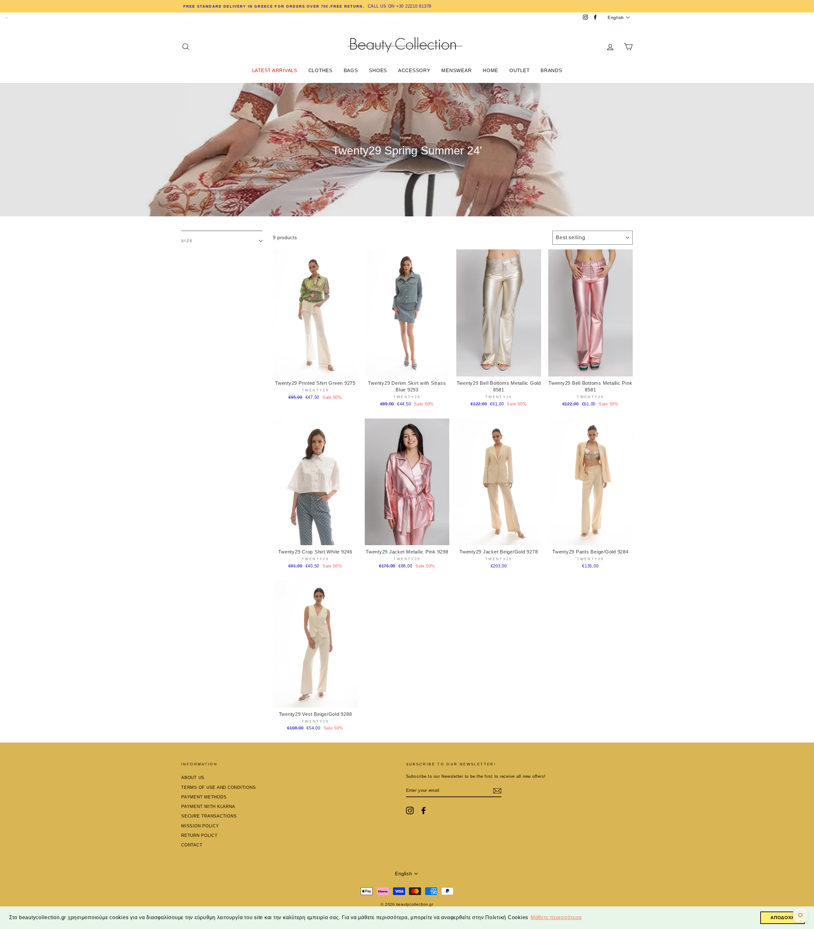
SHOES (378, 70)
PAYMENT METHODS (203, 797)
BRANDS (551, 70)
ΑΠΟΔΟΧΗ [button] (782, 917)
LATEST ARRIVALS (274, 70)
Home (405, 137)
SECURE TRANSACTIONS (209, 816)
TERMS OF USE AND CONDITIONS (218, 787)
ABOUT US (192, 777)
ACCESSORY (414, 70)
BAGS (351, 70)
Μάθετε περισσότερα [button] (556, 917)
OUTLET (519, 70)
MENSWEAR (456, 70)
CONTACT (191, 845)
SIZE (187, 241)
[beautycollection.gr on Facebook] (423, 810)
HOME (490, 70)
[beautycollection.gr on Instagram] (410, 810)
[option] (407, 6)
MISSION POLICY (200, 826)
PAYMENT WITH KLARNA (208, 806)
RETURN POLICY (199, 835)
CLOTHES (320, 70)
